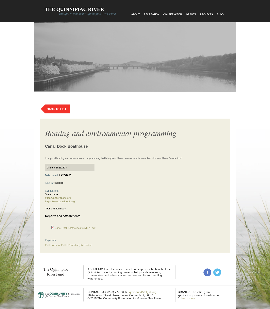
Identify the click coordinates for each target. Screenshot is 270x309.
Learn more (188, 298)
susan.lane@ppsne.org (58, 198)
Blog (220, 14)
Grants (191, 14)
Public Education (70, 245)
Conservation (172, 14)
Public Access (52, 245)
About (135, 14)
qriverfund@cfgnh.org (143, 292)
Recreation (151, 14)
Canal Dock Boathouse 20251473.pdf (75, 228)
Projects (206, 14)
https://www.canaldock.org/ (60, 201)
